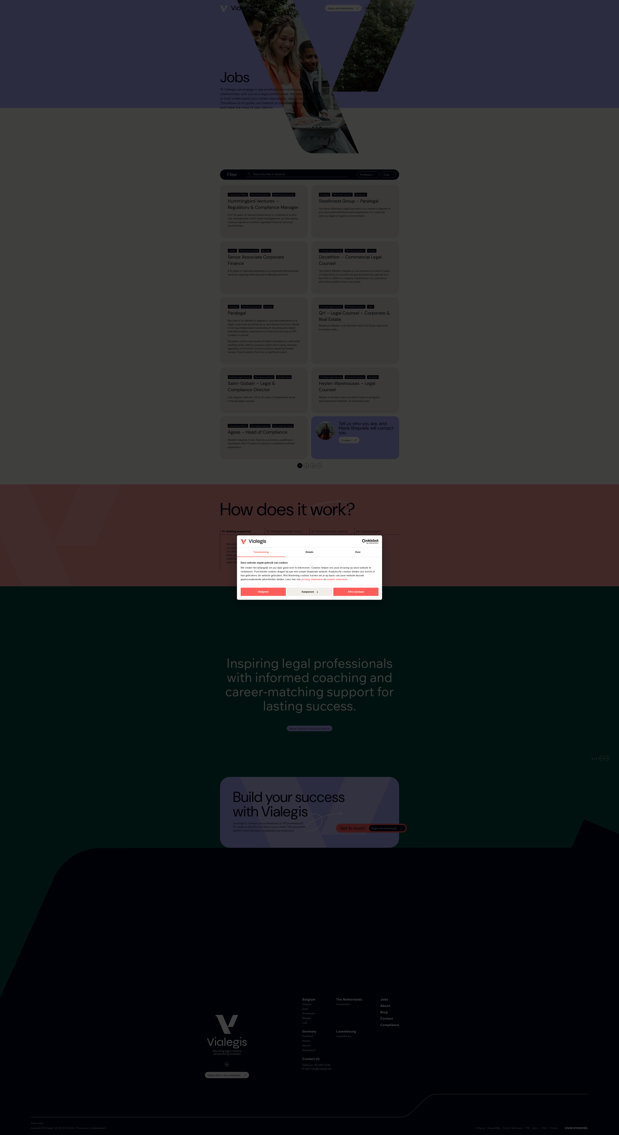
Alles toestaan (356, 591)
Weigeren (263, 591)
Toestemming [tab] (261, 552)
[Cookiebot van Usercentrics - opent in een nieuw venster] (364, 541)
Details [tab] (310, 552)
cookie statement (337, 579)
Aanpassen (307, 591)
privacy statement (312, 579)
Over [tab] (358, 552)
